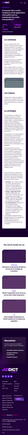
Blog (15, 381)
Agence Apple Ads (7, 405)
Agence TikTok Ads (7, 398)
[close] (25, 3)
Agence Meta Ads (6, 395)
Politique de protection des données (11, 429)
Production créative (7, 383)
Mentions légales (6, 424)
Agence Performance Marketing (7, 408)
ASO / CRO (5, 388)
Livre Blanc (17, 383)
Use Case (16, 386)
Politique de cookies (7, 427)
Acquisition (5, 381)
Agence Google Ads (7, 400)
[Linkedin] (3, 376)
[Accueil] (5, 3)
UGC (3, 386)
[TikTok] (9, 376)
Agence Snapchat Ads (8, 402)
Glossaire (16, 388)
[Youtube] (11, 376)
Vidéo (15, 390)
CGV (3, 432)
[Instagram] (6, 376)
